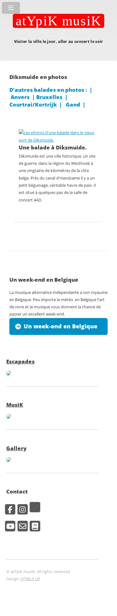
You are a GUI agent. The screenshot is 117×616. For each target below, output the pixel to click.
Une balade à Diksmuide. (53, 147)
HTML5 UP (30, 579)
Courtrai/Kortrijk (33, 104)
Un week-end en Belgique (60, 326)
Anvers (20, 97)
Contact (17, 491)
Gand (73, 104)
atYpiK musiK (58, 20)
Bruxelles (49, 97)
